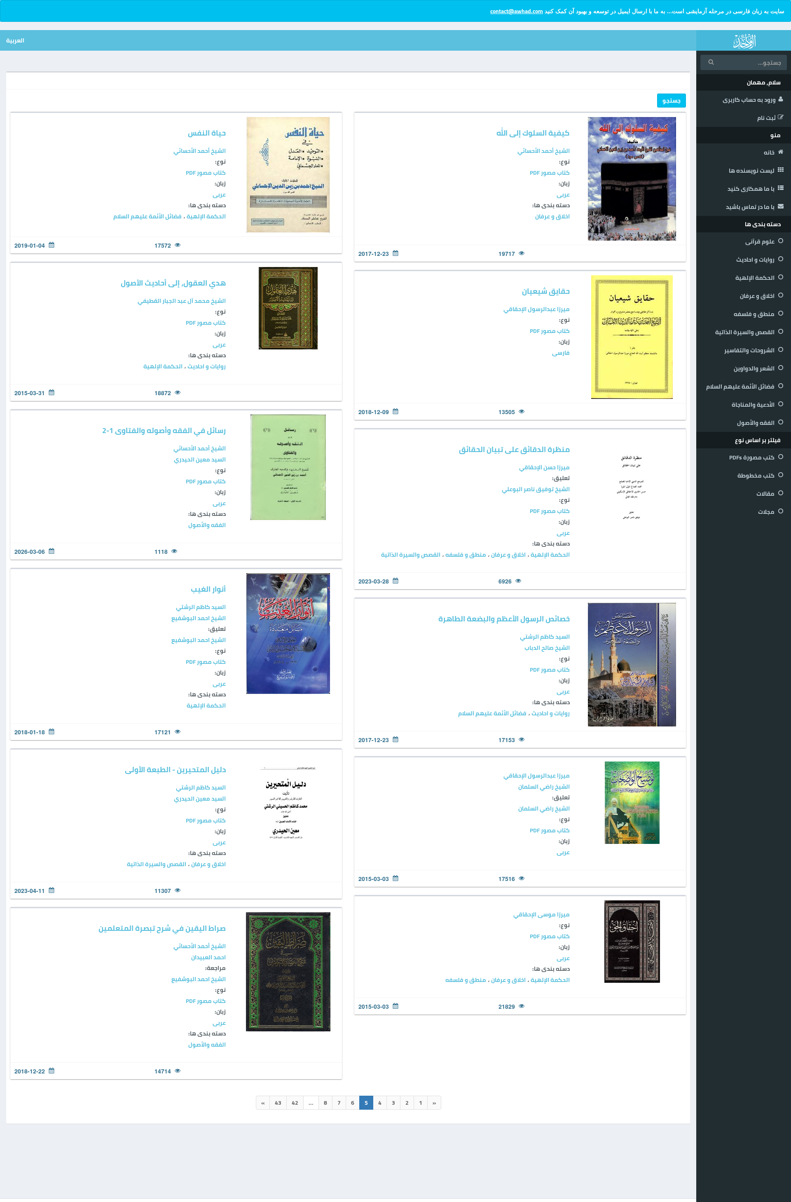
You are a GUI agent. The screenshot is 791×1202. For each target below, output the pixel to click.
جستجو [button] (671, 100)
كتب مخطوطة (756, 475)
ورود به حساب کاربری (749, 99)
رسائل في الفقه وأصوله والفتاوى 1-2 (164, 430)
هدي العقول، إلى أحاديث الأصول (173, 283)
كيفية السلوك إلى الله (533, 133)
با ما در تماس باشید (751, 207)
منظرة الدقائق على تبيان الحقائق (514, 449)
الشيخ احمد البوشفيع (198, 618)
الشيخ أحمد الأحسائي (543, 150)
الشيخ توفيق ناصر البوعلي (536, 489)
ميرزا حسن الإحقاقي (544, 467)
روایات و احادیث (756, 259)
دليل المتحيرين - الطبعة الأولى (175, 769)
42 (295, 1102)
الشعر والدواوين (755, 368)
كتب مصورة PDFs (752, 457)
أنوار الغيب (208, 589)
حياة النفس (207, 133)
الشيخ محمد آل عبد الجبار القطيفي (182, 300)
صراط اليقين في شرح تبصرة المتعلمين (162, 928)
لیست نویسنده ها (752, 170)
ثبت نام (766, 117)
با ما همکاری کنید (752, 188)
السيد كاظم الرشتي (201, 607)
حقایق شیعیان (546, 291)
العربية (15, 40)
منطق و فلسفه (755, 314)
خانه (770, 152)
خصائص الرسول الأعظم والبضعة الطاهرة (504, 619)
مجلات (767, 511)
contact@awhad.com (516, 11)
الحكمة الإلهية (755, 277)
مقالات (766, 493)
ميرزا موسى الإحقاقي (541, 914)
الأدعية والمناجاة (754, 404)
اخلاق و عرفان (758, 296)
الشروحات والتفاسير (750, 350)
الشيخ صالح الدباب (547, 647)
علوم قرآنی (760, 241)
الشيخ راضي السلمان (544, 786)
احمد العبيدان (208, 957)
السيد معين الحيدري (200, 459)
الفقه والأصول (756, 422)
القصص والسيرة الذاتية (745, 332)
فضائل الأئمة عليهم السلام (741, 386)
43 (278, 1102)
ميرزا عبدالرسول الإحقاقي (536, 309)
